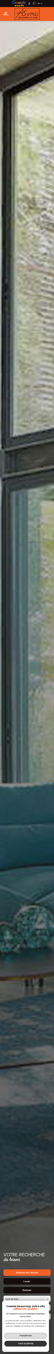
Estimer (27, 1290)
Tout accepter (25, 1343)
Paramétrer (25, 1335)
